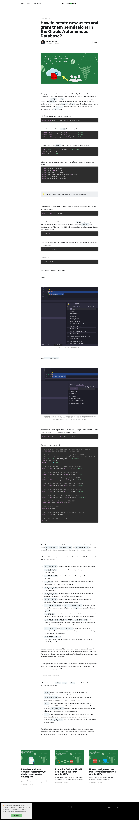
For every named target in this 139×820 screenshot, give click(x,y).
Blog (22, 3)
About (28, 3)
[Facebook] (71, 807)
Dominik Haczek (51, 41)
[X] (68, 807)
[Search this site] (117, 3)
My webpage (37, 3)
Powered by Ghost (113, 807)
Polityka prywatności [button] (21, 811)
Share (95, 42)
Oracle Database (46, 19)
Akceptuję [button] (17, 815)
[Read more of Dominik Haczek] (43, 42)
